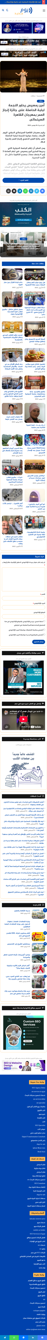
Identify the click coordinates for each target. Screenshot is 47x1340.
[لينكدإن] (31, 191)
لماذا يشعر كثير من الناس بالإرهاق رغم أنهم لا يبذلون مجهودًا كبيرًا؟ (23, 835)
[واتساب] (25, 191)
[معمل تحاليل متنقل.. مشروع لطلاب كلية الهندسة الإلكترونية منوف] (12, 299)
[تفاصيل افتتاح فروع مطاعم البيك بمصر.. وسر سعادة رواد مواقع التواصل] (34, 355)
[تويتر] (36, 191)
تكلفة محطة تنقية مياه (37, 1187)
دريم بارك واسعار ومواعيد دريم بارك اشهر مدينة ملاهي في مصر (17, 992)
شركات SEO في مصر (38, 1252)
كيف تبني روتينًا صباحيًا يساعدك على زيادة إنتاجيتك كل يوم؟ (24, 874)
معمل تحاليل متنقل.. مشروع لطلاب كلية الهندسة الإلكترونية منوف (12, 311)
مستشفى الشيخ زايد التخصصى (18, 944)
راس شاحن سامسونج (38, 1140)
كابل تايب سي (40, 1202)
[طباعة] (8, 191)
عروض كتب (41, 1129)
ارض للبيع (41, 1292)
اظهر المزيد (24, 180)
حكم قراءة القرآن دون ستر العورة (13, 283)
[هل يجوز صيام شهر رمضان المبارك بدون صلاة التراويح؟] (34, 274)
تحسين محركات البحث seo (36, 1179)
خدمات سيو (41, 1222)
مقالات (33, 96)
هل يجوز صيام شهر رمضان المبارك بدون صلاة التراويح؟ (35, 283)
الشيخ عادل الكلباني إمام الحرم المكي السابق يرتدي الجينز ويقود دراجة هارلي (13, 394)
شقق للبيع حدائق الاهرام (36, 1280)
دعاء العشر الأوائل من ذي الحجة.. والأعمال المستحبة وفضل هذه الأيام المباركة (13, 366)
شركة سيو (41, 1307)
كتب (43, 1121)
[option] (23, 244)
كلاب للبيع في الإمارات (37, 1241)
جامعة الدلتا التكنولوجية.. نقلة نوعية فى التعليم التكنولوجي (35, 534)
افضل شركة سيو (39, 1226)
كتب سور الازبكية (39, 1264)
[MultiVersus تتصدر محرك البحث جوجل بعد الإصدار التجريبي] (34, 440)
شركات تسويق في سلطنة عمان (34, 1318)
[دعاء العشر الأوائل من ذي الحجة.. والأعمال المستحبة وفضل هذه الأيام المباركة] (12, 355)
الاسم (42, 594)
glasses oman (41, 1325)
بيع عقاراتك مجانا (24, 37)
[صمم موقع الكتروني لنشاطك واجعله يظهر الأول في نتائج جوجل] (23, 1066)
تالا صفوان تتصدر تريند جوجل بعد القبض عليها (14, 418)
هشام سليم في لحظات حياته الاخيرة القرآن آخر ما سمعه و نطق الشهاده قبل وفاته (13, 540)
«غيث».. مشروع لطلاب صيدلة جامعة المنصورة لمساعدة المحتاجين (14, 479)
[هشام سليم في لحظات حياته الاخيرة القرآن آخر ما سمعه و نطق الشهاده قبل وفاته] (12, 525)
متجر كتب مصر (40, 1322)
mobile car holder (39, 1230)
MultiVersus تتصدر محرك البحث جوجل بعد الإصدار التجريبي (36, 450)
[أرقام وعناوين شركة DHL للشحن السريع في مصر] (38, 936)
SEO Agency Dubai (38, 1088)
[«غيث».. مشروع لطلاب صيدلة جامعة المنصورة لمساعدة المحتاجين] (12, 467)
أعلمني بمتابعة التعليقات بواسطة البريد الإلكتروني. (25, 630)
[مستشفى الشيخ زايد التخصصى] (38, 947)
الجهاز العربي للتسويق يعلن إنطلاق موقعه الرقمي (35, 340)
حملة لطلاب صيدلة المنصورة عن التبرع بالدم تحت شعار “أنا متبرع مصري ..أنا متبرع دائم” (35, 311)
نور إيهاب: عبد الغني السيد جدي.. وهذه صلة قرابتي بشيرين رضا (17, 977)
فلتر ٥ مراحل (41, 1164)
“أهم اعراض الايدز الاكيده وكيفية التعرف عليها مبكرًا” (18, 967)
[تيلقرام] (19, 191)
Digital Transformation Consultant (33, 1137)
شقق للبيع (41, 1295)
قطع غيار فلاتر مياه (38, 1176)
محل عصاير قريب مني (37, 1133)
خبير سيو (42, 1114)
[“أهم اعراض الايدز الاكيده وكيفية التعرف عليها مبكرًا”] (38, 969)
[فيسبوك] (42, 191)
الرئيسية (40, 96)
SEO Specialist (40, 1125)
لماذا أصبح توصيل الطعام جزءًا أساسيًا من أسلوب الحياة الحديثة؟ (25, 887)
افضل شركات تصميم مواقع (36, 1237)
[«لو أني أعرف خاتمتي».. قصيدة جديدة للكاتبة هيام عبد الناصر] (34, 495)
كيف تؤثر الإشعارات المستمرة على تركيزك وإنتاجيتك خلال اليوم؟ (24, 822)
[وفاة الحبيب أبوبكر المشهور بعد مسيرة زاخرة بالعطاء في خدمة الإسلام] (12, 440)
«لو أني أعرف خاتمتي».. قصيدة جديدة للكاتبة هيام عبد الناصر (35, 506)
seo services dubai (39, 1099)
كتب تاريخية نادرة (39, 1191)
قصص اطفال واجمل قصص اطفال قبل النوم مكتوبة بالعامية (23, 246)
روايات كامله (41, 1314)
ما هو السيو (41, 1260)
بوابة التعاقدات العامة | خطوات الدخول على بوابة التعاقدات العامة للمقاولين (17, 924)
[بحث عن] (3, 11)
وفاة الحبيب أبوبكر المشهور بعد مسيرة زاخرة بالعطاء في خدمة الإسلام (12, 450)
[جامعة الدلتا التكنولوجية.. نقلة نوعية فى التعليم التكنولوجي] (34, 523)
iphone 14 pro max (39, 1148)
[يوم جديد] (23, 11)
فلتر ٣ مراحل (41, 1172)
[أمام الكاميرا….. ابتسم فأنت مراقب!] (12, 495)
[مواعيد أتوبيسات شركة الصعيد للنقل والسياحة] (38, 958)
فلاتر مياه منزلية (39, 1168)
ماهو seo (42, 1249)
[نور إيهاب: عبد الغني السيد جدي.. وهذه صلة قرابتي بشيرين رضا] (38, 981)
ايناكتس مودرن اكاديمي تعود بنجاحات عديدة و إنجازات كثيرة (36, 478)
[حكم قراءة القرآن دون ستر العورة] (12, 274)
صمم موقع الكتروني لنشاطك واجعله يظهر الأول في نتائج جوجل (23, 21)
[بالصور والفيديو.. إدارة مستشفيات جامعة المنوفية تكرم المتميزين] (34, 382)
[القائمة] (44, 11)
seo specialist (41, 1103)
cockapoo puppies (39, 1310)
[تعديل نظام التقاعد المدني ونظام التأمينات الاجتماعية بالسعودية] (12, 327)
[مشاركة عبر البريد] (14, 191)
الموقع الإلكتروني (39, 612)
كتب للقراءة (41, 1118)
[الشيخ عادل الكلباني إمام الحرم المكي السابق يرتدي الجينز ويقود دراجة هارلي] (12, 382)
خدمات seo (41, 1245)
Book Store (41, 1152)
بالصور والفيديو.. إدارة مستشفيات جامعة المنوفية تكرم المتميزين (35, 394)
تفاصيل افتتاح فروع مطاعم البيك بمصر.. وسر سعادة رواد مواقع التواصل (35, 366)
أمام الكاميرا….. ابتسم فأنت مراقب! (13, 504)
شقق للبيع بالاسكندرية (37, 1284)
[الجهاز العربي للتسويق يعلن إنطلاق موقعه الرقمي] (34, 329)
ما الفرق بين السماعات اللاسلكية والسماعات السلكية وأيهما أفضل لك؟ (23, 829)
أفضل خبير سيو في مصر (23, 1014)
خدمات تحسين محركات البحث (35, 1095)
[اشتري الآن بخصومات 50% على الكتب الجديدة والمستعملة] (23, 215)
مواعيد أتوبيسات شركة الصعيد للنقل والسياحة (16, 956)
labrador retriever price (37, 1219)
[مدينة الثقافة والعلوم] (38, 914)
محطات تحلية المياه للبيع (36, 1198)
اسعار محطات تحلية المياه (36, 1206)
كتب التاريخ (41, 1110)
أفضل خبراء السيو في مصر (23, 659)
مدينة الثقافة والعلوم (22, 910)
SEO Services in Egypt (37, 1234)
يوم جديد (42, 1267)
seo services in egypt (38, 1091)
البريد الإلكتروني (39, 603)
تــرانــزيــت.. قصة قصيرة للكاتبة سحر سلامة (35, 426)
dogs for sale (41, 1144)
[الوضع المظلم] (7, 11)
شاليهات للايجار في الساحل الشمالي (32, 1256)
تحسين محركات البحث (37, 1288)
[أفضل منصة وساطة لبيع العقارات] (23, 42)
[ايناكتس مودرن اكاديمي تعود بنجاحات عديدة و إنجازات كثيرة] (34, 466)
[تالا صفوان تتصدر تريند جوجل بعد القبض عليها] (12, 409)
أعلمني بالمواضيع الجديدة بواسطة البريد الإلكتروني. (26, 635)
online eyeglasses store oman (35, 1329)
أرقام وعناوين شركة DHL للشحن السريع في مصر (18, 934)
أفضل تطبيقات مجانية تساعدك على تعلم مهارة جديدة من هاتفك (23, 842)
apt (44, 1299)
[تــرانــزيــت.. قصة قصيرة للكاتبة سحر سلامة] (34, 413)
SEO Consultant (39, 1183)
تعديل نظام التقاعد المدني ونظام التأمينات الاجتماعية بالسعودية (13, 337)
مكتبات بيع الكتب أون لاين (36, 1106)
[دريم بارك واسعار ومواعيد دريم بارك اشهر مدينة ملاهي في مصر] (38, 994)
